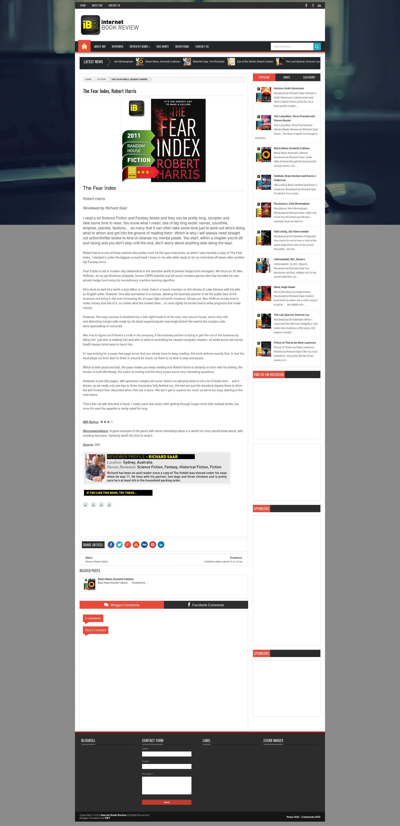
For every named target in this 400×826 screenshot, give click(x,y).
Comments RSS (310, 817)
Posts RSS (293, 817)
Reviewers (117, 46)
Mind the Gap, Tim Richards (182, 61)
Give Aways (162, 46)
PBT (107, 818)
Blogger (225, 67)
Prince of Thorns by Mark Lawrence (295, 342)
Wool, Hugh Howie (284, 287)
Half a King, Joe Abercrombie (291, 231)
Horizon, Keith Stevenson (289, 88)
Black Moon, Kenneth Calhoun (137, 61)
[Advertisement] (244, 24)
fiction (101, 79)
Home (83, 5)
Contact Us (114, 5)
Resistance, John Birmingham (292, 203)
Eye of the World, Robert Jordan (229, 61)
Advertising (182, 46)
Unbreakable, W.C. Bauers (289, 259)
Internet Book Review (113, 815)
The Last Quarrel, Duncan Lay (277, 61)
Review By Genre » (140, 46)
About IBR (97, 5)
